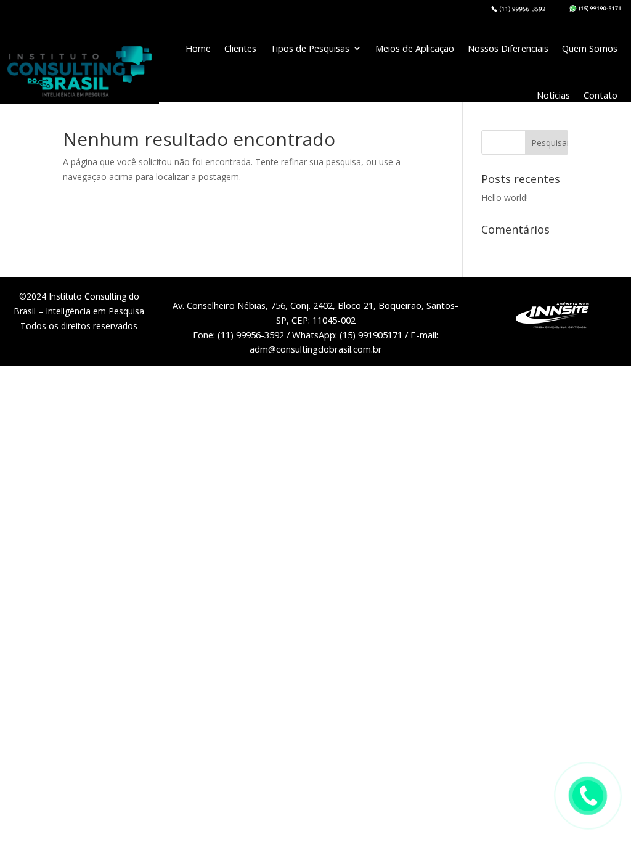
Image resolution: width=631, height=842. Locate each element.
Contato (600, 95)
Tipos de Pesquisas (309, 48)
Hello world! (504, 197)
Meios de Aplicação (414, 48)
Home (198, 48)
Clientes (240, 48)
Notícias (553, 95)
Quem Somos (589, 48)
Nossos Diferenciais (508, 48)
